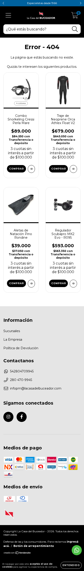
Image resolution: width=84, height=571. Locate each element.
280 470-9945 (21, 380)
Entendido (71, 565)
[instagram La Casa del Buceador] (8, 417)
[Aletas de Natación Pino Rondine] (31, 284)
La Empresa (12, 340)
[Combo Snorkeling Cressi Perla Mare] (31, 169)
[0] (74, 16)
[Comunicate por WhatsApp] (77, 550)
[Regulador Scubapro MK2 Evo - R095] (73, 284)
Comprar (16, 168)
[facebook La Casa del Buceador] (22, 417)
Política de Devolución (20, 348)
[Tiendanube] (17, 553)
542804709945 (22, 371)
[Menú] (8, 15)
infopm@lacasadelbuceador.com (35, 388)
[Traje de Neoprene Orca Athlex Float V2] (73, 169)
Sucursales (11, 331)
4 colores (21, 103)
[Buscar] (75, 29)
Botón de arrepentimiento (33, 546)
